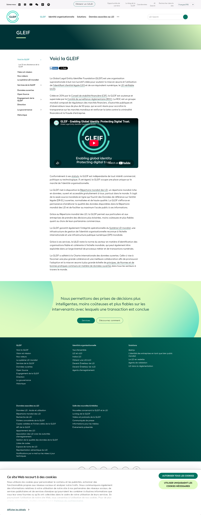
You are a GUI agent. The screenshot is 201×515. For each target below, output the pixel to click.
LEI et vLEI (77, 353)
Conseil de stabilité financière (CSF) (89, 95)
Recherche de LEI (24, 417)
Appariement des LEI (25, 430)
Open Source (23, 94)
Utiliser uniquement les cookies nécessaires (178, 485)
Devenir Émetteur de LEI (83, 363)
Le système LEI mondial (28, 80)
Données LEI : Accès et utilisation (31, 410)
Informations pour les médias (85, 423)
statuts (75, 176)
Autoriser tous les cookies (178, 475)
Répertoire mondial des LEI (94, 190)
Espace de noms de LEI (26, 446)
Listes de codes (23, 443)
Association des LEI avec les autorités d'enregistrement (33, 435)
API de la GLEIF (23, 427)
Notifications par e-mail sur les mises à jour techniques (35, 454)
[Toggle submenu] (40, 59)
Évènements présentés (82, 427)
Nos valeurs (22, 76)
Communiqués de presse (83, 420)
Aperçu (132, 350)
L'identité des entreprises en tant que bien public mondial (150, 354)
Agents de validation (138, 362)
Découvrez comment (109, 320)
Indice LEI (76, 356)
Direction (21, 104)
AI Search (152, 4)
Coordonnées (142, 4)
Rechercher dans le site (166, 4)
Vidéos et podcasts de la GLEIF (86, 417)
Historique (22, 115)
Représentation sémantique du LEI (32, 450)
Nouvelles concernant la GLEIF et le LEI (90, 410)
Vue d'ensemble (79, 350)
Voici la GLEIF (23, 59)
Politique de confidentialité (68, 500)
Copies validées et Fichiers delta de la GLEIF (36, 423)
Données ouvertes (25, 90)
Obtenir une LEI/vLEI (81, 360)
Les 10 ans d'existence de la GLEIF (28, 66)
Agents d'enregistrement (83, 370)
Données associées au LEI (101, 16)
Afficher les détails (16, 509)
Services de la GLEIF (26, 85)
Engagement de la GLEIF (25, 99)
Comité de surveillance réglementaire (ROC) (89, 99)
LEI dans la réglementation (141, 366)
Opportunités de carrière (113, 4)
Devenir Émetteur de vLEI (84, 367)
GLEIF (43, 16)
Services (86, 320)
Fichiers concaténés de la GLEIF (30, 420)
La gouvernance (24, 110)
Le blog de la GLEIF (130, 4)
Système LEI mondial (120, 228)
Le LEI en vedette (137, 359)
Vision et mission (24, 72)
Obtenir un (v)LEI (84, 4)
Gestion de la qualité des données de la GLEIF (37, 440)
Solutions (81, 16)
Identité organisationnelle (61, 16)
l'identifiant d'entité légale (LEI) (69, 85)
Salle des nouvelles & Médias (85, 405)
